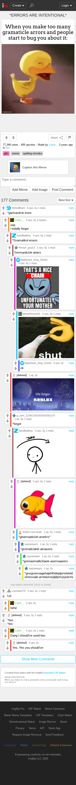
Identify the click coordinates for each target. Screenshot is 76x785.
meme (15, 153)
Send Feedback (54, 734)
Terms (32, 728)
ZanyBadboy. (24, 235)
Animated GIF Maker (54, 672)
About (63, 721)
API (42, 728)
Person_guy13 (27, 247)
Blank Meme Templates (18, 715)
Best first (64, 200)
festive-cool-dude (32, 532)
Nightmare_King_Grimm (34, 259)
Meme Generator (55, 708)
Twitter (24, 745)
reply (71, 208)
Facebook (10, 745)
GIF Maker (34, 708)
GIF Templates (45, 715)
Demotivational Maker (22, 721)
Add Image (40, 189)
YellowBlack (18, 208)
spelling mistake (32, 153)
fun (7, 147)
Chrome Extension (61, 745)
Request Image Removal (26, 734)
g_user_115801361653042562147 (36, 415)
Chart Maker (65, 715)
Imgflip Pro (18, 708)
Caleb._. (53, 144)
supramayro (31, 544)
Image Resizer (47, 721)
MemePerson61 (31, 314)
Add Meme (20, 189)
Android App (39, 745)
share (54, 137)
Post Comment (62, 189)
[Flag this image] (69, 137)
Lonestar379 (19, 591)
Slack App (54, 728)
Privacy (20, 728)
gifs (6, 153)
